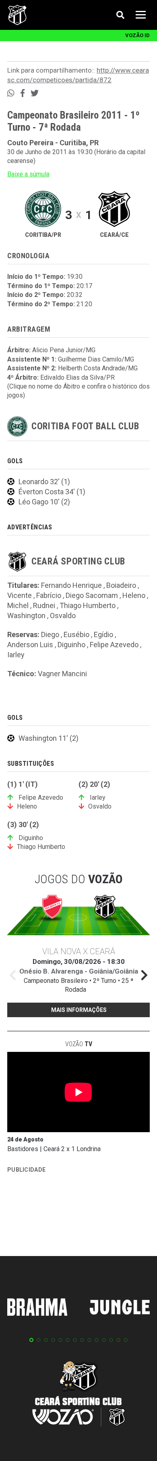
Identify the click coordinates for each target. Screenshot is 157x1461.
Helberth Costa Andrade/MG (98, 368)
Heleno (133, 595)
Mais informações (79, 1010)
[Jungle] (120, 1308)
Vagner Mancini (62, 673)
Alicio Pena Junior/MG (63, 350)
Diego (50, 634)
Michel (18, 605)
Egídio (103, 634)
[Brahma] (37, 1308)
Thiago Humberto (88, 605)
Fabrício (48, 595)
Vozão (78, 1044)
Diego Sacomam (92, 595)
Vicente (19, 595)
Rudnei (44, 605)
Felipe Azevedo (114, 644)
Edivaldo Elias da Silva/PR (77, 377)
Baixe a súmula (28, 174)
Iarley (16, 654)
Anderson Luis (30, 644)
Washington (26, 615)
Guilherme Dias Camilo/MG (96, 359)
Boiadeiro (121, 585)
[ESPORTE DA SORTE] (67, 1200)
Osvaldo (63, 615)
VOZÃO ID (137, 35)
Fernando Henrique (71, 585)
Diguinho (71, 644)
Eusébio (76, 634)
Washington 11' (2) (48, 738)
